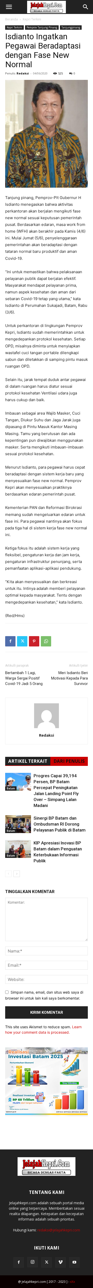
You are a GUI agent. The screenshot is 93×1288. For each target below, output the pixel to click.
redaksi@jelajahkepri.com (58, 1230)
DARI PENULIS (69, 761)
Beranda (11, 19)
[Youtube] (74, 1262)
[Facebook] (10, 641)
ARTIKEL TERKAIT (27, 761)
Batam (11, 788)
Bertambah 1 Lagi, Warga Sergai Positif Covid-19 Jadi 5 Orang (24, 678)
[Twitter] (22, 641)
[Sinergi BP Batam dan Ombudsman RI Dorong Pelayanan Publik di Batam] (18, 824)
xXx (72, 1281)
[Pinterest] (34, 641)
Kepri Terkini (32, 19)
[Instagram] (32, 1262)
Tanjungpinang (70, 27)
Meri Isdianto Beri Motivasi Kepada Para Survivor (69, 678)
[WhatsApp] (46, 641)
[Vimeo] (60, 1262)
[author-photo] (46, 728)
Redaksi (23, 73)
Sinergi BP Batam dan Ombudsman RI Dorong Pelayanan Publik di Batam (60, 824)
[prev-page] (8, 874)
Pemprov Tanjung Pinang (42, 27)
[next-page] (16, 874)
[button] (9, 7)
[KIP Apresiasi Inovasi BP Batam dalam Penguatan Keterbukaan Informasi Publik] (18, 849)
